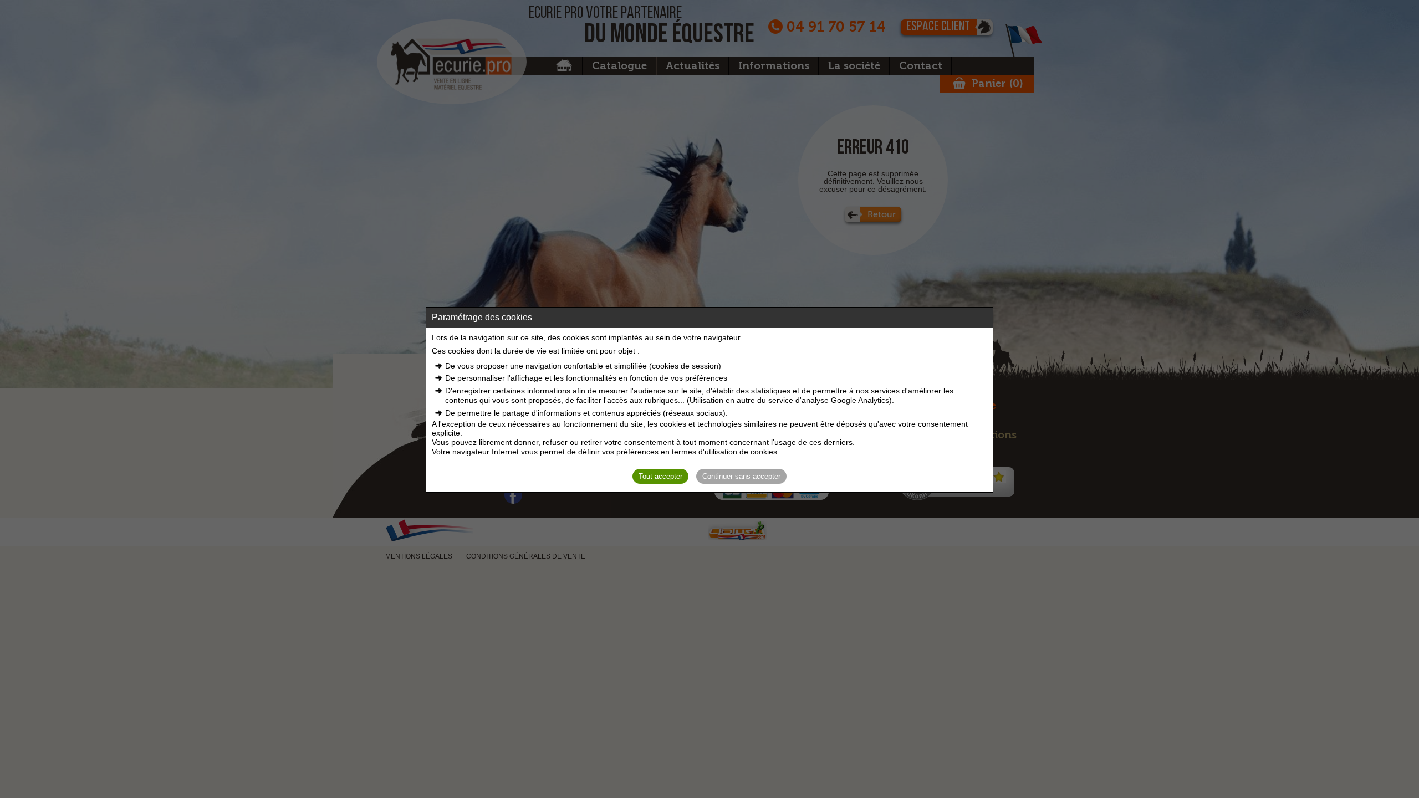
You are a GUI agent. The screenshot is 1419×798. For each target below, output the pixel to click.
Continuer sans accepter (741, 476)
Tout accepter (660, 476)
